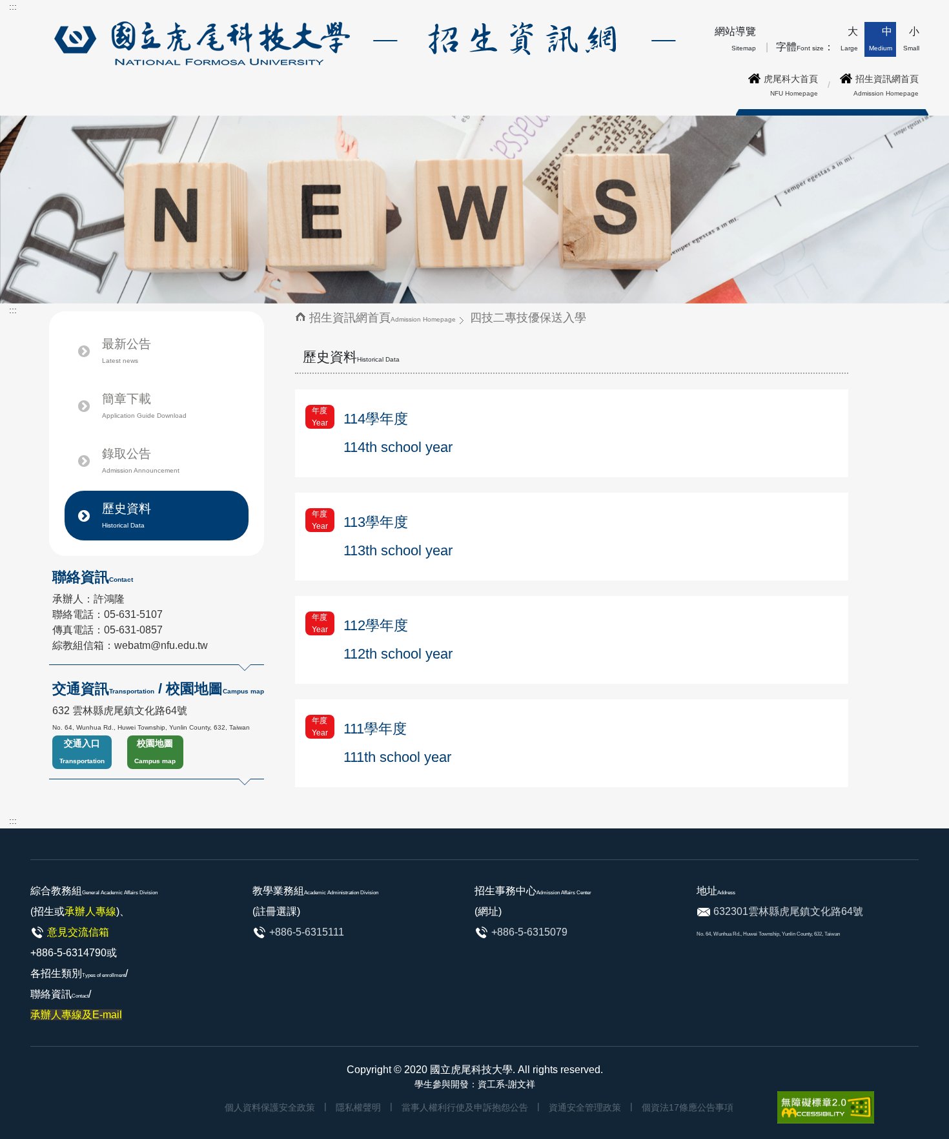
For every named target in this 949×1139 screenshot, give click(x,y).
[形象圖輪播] (474, 208)
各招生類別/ (79, 994)
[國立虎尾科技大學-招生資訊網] (362, 42)
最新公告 (126, 350)
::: (13, 6)
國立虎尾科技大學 (471, 1069)
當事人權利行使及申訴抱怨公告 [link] (465, 1107)
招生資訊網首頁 (382, 317)
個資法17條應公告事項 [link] (687, 1107)
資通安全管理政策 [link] (585, 1107)
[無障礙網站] (825, 1107)
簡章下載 (144, 405)
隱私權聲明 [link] (358, 1107)
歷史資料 (126, 515)
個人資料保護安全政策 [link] (270, 1107)
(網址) (488, 911)
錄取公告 (140, 460)
